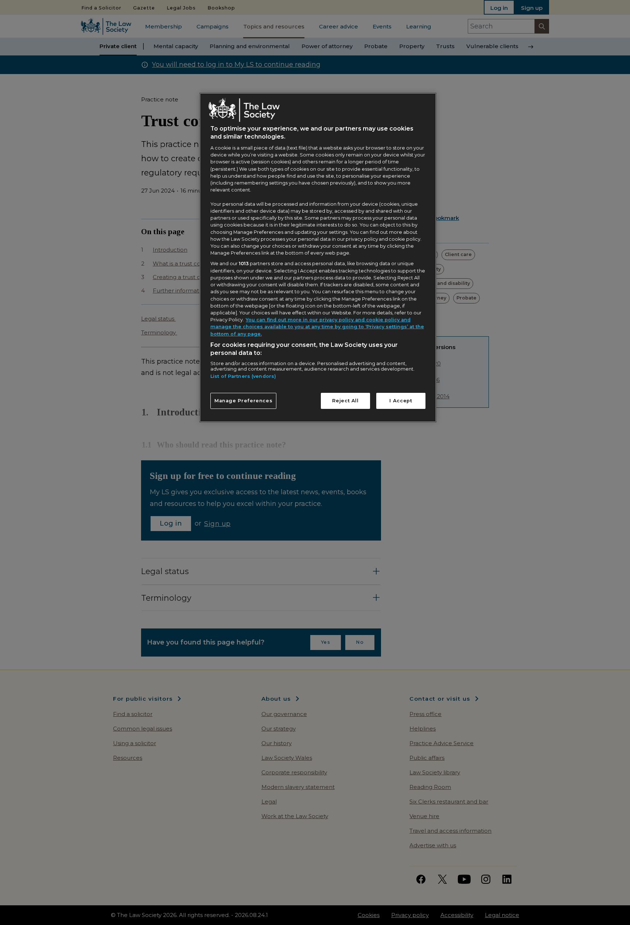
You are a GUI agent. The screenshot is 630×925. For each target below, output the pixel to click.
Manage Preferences (243, 400)
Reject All (345, 400)
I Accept (400, 400)
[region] (317, 257)
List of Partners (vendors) (243, 376)
